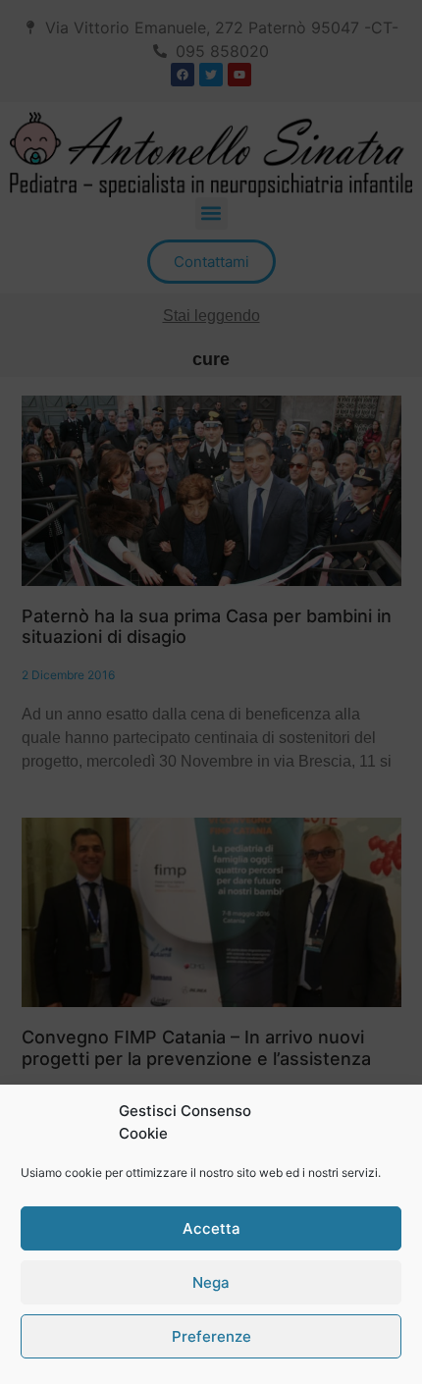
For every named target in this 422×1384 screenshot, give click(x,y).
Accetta (211, 1228)
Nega (211, 1282)
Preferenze (211, 1336)
